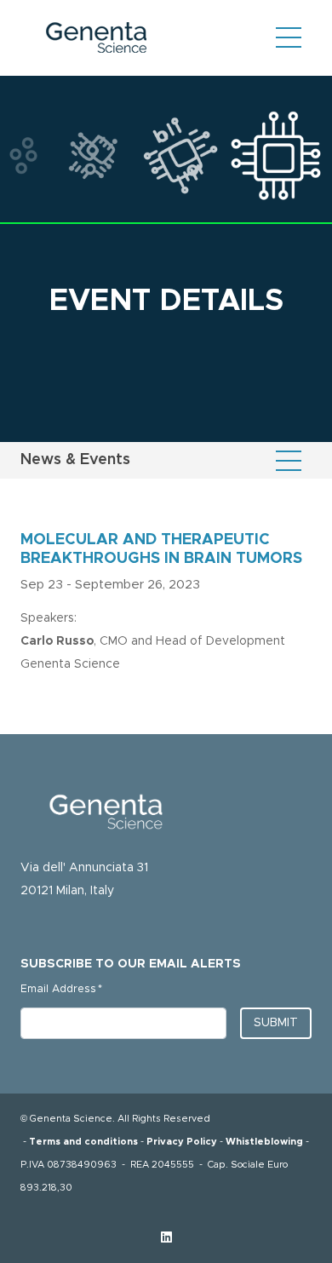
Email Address (61, 989)
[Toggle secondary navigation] (289, 460)
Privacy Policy (181, 1141)
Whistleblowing (264, 1141)
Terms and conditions (83, 1141)
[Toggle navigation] (289, 37)
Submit (276, 1023)
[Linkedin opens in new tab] (166, 1238)
